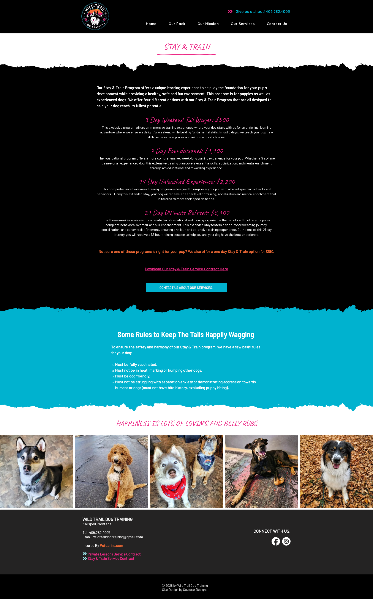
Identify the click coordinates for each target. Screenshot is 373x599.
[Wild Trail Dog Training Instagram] (286, 541)
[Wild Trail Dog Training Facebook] (276, 541)
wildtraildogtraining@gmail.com (118, 537)
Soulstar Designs (195, 589)
